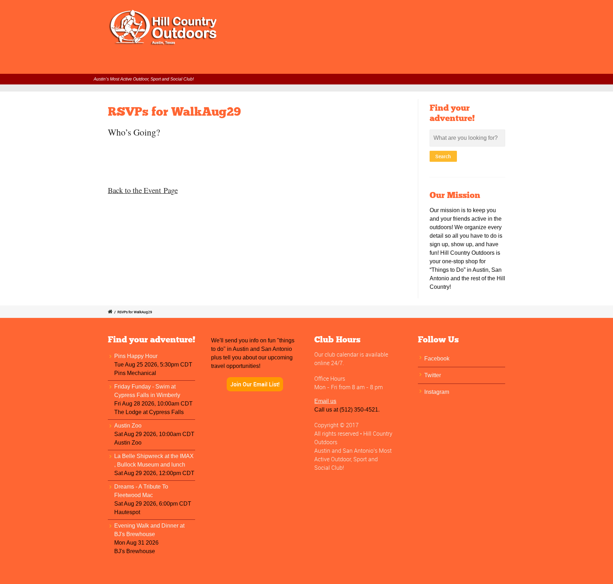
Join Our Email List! (255, 384)
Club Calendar (251, 64)
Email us (325, 401)
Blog (513, 64)
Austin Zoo (128, 426)
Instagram (436, 392)
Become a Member (340, 64)
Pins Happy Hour (136, 356)
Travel (382, 64)
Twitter (432, 375)
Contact (486, 64)
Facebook (436, 359)
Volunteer (293, 64)
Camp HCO (415, 64)
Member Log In (203, 64)
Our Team (453, 64)
